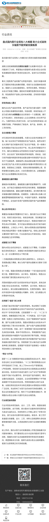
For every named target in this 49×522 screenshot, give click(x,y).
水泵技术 (6, 514)
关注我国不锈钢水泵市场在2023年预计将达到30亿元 (27, 455)
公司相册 (31, 514)
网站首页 (6, 508)
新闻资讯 (31, 508)
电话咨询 (6, 520)
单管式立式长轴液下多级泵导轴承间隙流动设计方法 (27, 458)
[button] (13, 26)
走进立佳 (18, 508)
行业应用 (18, 514)
